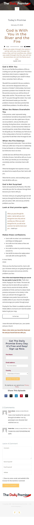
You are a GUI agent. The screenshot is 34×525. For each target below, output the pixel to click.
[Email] (26, 396)
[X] (11, 396)
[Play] (4, 46)
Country (8, 370)
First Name (9, 354)
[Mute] (25, 46)
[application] (17, 46)
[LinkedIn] (16, 396)
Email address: (10, 362)
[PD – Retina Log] (17, 1)
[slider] (28, 46)
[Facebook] (6, 396)
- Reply (29, 428)
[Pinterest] (21, 396)
